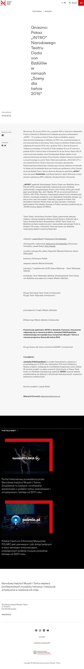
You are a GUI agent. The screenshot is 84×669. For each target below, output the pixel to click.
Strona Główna (37, 11)
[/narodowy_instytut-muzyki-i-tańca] (44, 631)
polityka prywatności (42, 643)
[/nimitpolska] (40, 631)
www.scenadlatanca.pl (50, 396)
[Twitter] (5, 146)
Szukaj (74, 3)
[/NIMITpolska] (36, 631)
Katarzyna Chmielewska (55, 239)
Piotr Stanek (50, 246)
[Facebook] (2, 146)
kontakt (42, 637)
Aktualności (48, 11)
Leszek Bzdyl (37, 239)
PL (65, 3)
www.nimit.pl (6, 614)
